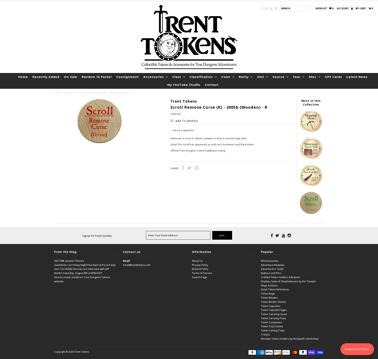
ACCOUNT (343, 8)
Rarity (244, 77)
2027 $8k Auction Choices (69, 261)
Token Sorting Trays (273, 330)
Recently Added (45, 77)
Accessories (153, 77)
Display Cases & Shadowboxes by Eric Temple (288, 281)
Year (296, 77)
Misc (312, 77)
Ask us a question (183, 130)
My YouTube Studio (183, 85)
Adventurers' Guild (272, 269)
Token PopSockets (272, 326)
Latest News (357, 77)
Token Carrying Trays (273, 318)
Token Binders (269, 297)
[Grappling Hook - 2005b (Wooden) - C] (311, 131)
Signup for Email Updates (97, 235)
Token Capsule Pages (274, 310)
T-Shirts (265, 334)
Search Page (199, 277)
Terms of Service (202, 273)
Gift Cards (333, 77)
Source (278, 77)
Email (126, 261)
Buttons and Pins (271, 273)
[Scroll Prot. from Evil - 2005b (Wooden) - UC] (311, 185)
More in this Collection (311, 102)
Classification (201, 77)
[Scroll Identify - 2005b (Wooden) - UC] (311, 213)
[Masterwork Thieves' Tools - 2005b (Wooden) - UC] (311, 158)
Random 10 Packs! (97, 77)
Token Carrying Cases (274, 314)
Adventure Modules (272, 265)
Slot (260, 77)
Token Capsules (270, 306)
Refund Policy (200, 269)
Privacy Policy (200, 265)
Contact (212, 85)
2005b (67, 92)
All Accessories (270, 261)
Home (23, 77)
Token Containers (271, 322)
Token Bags (268, 293)
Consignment (127, 77)
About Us (197, 261)
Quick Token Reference (275, 289)
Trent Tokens (81, 351)
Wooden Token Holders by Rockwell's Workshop (290, 338)
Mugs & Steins (269, 285)
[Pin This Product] (196, 168)
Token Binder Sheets (273, 302)
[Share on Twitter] (189, 168)
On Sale (70, 77)
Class (176, 77)
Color (225, 77)
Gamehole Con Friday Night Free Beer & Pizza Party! (85, 265)
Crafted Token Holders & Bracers (280, 277)
